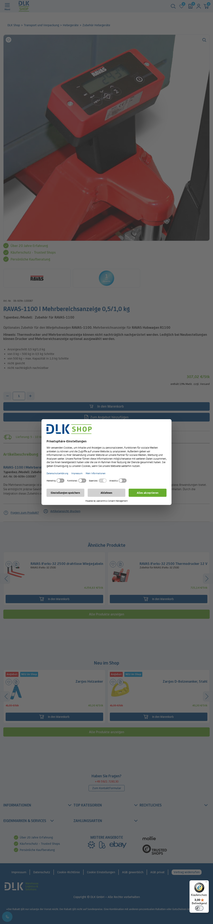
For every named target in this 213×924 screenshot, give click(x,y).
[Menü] (206, 882)
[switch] (199, 908)
